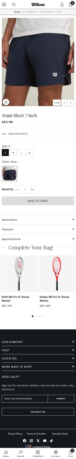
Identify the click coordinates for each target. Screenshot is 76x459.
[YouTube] (44, 440)
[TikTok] (51, 440)
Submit (60, 398)
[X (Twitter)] (38, 440)
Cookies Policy (60, 433)
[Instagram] (31, 440)
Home (17, 11)
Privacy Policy (15, 433)
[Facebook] (24, 440)
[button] (64, 103)
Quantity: (8, 189)
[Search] (14, 4)
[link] (21, 453)
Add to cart (38, 200)
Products (30, 11)
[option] (38, 62)
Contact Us (38, 411)
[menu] (4, 4)
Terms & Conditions (37, 433)
